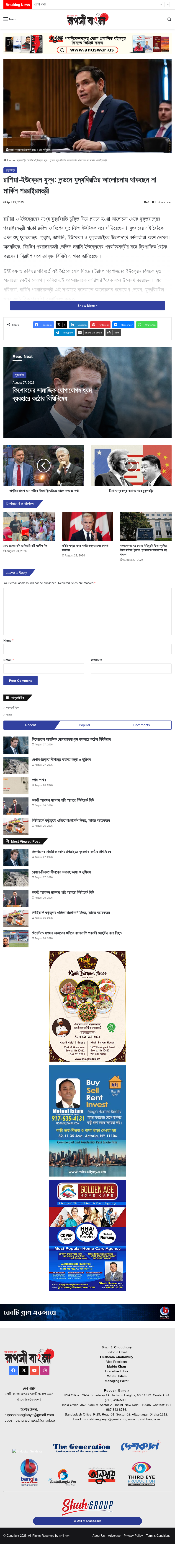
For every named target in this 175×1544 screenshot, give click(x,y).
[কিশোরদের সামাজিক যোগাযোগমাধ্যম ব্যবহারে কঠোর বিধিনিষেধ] (15, 745)
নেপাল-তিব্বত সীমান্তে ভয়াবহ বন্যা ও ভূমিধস (61, 759)
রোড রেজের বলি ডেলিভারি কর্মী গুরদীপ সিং (25, 546)
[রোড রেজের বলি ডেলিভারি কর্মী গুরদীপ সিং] (29, 526)
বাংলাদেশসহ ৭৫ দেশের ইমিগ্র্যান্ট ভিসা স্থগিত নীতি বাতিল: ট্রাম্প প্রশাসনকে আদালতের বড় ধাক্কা (143, 550)
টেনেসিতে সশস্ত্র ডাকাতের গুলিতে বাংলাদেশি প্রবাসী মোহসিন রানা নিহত (77, 933)
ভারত (9, 714)
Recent (30, 725)
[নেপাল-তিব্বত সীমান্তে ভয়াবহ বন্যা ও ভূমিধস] (15, 765)
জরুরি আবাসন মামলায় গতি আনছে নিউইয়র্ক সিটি (61, 4)
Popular (84, 725)
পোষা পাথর (39, 780)
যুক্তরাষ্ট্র (21, 160)
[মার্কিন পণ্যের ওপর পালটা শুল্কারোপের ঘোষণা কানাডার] (87, 526)
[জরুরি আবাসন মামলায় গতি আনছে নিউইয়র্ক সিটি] (15, 806)
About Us (99, 1535)
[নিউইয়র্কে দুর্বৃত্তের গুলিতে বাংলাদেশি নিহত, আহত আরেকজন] (15, 826)
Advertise (114, 1535)
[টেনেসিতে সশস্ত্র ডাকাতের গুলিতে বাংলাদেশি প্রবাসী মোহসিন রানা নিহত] (15, 938)
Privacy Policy (133, 1535)
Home (10, 160)
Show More (86, 305)
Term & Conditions (158, 1535)
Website (96, 660)
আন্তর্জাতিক (12, 707)
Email (8, 660)
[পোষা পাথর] (15, 785)
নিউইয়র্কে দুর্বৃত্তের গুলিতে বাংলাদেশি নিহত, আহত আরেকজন (71, 820)
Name (8, 640)
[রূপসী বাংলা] (87, 19)
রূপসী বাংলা (64, 1535)
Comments (141, 725)
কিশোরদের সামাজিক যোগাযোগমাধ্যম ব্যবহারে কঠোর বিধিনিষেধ (71, 739)
